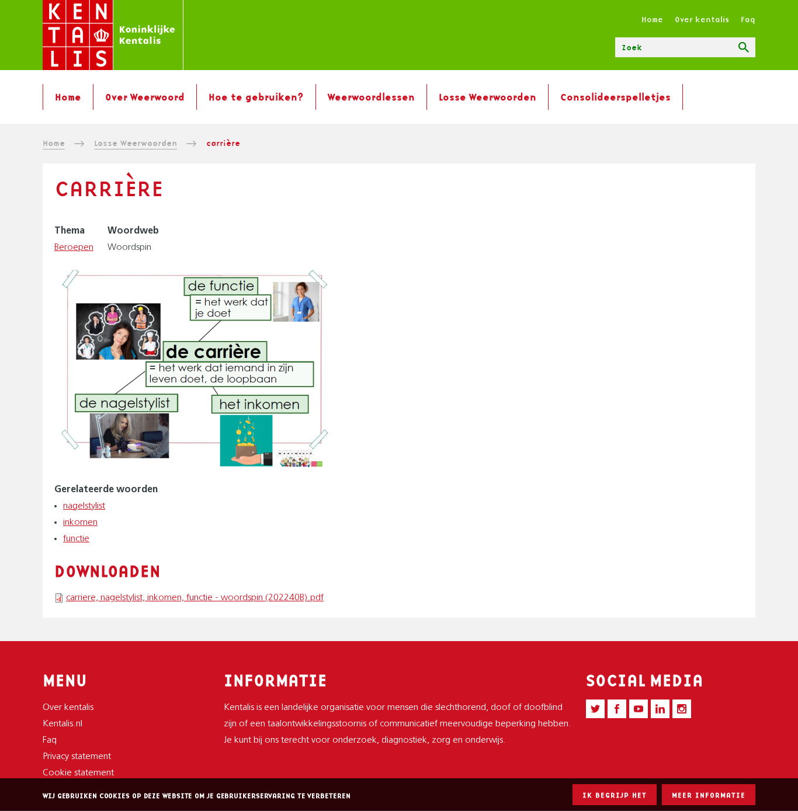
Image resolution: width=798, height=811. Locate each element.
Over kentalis (702, 19)
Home (652, 19)
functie (76, 539)
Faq (748, 19)
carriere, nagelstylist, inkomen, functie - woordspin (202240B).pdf (195, 598)
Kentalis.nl (62, 724)
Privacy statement (77, 756)
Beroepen (73, 247)
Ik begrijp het (614, 795)
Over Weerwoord (145, 97)
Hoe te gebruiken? (256, 97)
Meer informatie (708, 795)
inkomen (80, 522)
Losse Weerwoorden (487, 97)
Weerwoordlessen (371, 97)
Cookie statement (78, 773)
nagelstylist (84, 506)
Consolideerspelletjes (615, 97)
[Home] (113, 35)
